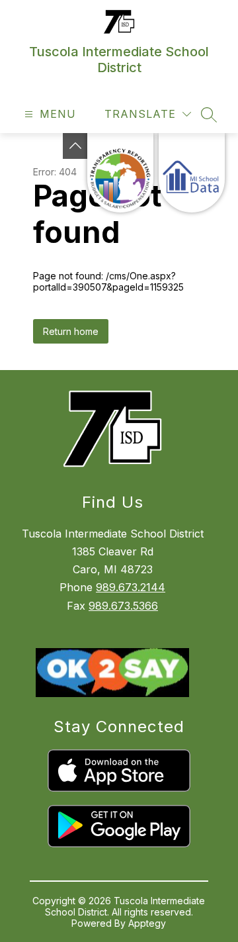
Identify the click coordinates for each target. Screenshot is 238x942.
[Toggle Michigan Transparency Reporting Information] (75, 146)
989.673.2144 (130, 587)
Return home (71, 331)
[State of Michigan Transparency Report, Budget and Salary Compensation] (120, 172)
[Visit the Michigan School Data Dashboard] (192, 172)
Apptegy (147, 923)
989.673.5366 (123, 605)
